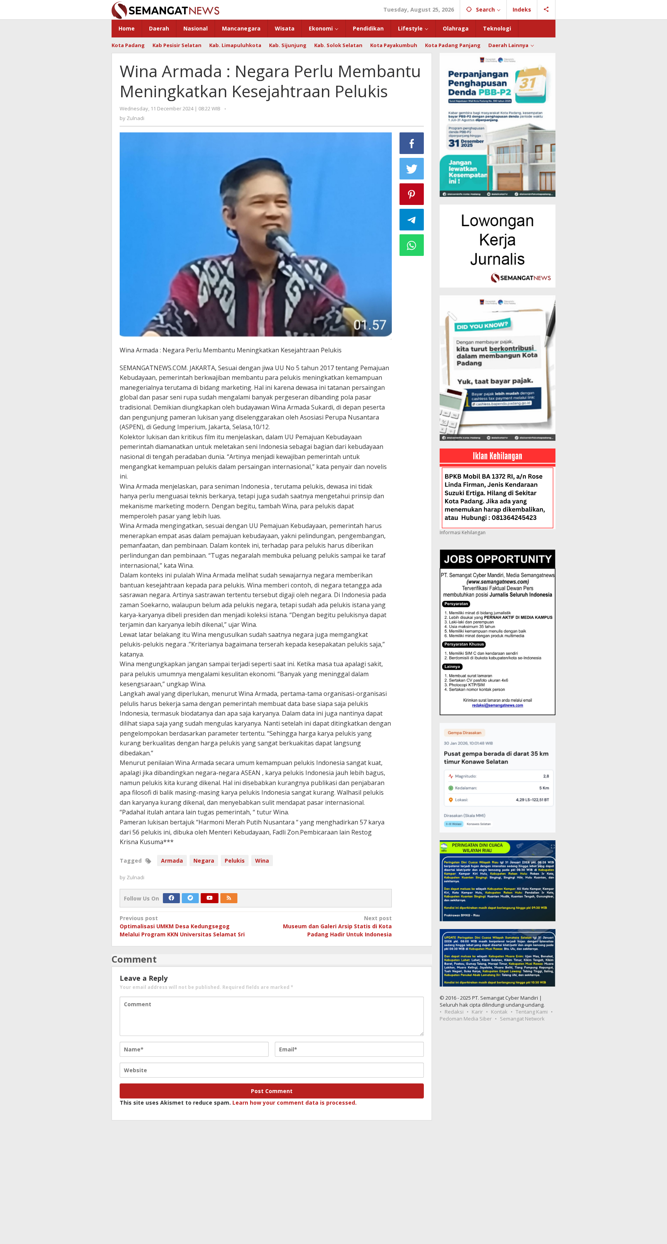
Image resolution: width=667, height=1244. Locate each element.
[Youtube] (209, 898)
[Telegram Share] (412, 219)
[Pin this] (412, 194)
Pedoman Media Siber (466, 1018)
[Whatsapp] (412, 245)
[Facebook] (171, 898)
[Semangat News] (165, 9)
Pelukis (235, 860)
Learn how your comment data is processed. (294, 1102)
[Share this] (412, 143)
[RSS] (228, 898)
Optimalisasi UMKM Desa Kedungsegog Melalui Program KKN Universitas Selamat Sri (182, 926)
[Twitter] (190, 898)
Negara (203, 860)
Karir (477, 1011)
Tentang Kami (532, 1011)
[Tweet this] (412, 168)
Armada (172, 860)
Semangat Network (522, 1018)
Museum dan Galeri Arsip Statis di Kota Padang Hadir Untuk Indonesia (337, 926)
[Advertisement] (333, 1186)
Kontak (499, 1011)
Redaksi (454, 1011)
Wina (262, 860)
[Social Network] (546, 9)
